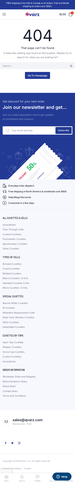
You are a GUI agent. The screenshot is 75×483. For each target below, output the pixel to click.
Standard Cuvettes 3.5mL (16, 283)
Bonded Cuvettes (12, 263)
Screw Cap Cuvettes (14, 351)
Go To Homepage (37, 75)
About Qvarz (9, 386)
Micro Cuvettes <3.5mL (15, 287)
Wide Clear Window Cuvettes (18, 317)
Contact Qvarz (10, 391)
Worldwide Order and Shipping (19, 376)
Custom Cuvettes (12, 234)
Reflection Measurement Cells (19, 312)
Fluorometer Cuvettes (14, 239)
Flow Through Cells (13, 229)
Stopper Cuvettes (12, 347)
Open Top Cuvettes (13, 342)
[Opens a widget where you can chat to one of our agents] (62, 477)
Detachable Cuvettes (14, 327)
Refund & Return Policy (15, 381)
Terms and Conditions (14, 395)
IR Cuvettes (9, 307)
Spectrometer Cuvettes (15, 243)
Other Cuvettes (11, 248)
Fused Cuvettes (11, 268)
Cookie (27, 468)
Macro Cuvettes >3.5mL (15, 278)
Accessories (9, 224)
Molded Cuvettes (12, 273)
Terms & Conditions (12, 468)
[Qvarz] (33, 14)
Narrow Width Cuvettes (15, 303)
